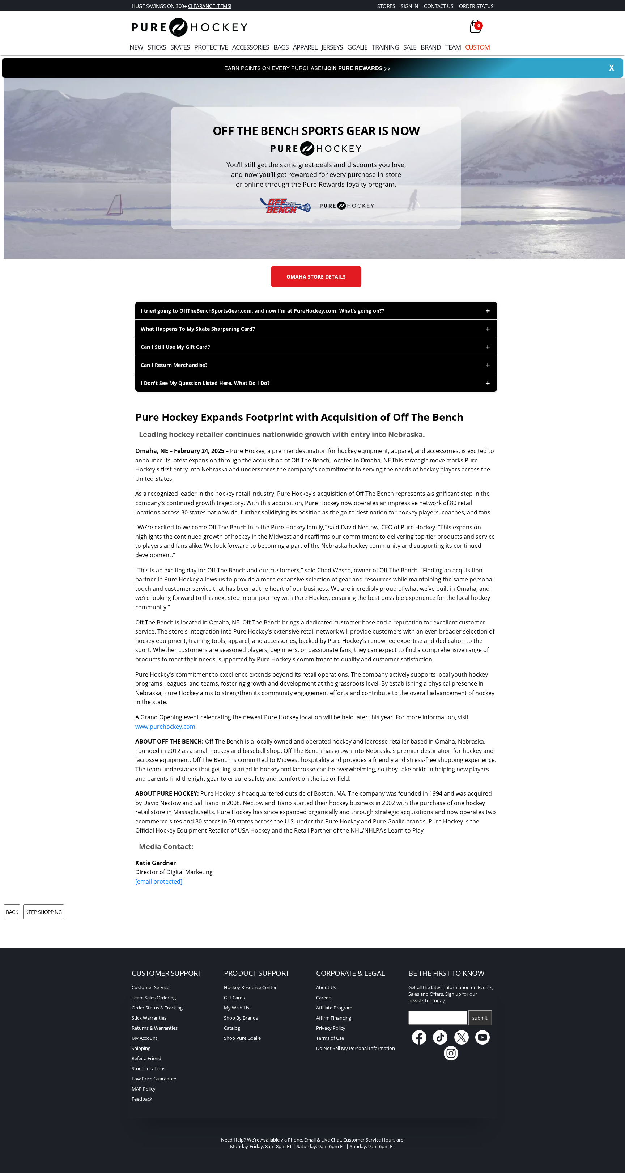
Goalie (357, 47)
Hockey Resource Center (250, 987)
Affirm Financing (333, 1018)
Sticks (157, 47)
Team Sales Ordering (154, 997)
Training (385, 47)
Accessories (250, 47)
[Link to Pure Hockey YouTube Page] (483, 1042)
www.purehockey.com (165, 727)
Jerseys (332, 47)
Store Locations (148, 1068)
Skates (180, 47)
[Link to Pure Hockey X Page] (462, 1042)
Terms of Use (330, 1038)
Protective (211, 47)
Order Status (476, 6)
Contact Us (438, 6)
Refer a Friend (146, 1058)
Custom (477, 47)
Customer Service (150, 987)
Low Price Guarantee (154, 1078)
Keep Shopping (43, 912)
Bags (281, 47)
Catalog (232, 1028)
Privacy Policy (330, 1028)
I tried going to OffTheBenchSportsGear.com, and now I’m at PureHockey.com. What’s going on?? (262, 310)
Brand (431, 47)
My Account (144, 1038)
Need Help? (233, 1139)
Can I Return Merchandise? (174, 364)
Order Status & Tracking (157, 1007)
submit (480, 1018)
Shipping (141, 1048)
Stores (386, 6)
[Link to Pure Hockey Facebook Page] (419, 1042)
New (136, 47)
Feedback (142, 1099)
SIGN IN (409, 6)
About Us (326, 987)
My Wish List (237, 1007)
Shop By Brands (241, 1018)
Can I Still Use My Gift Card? (175, 346)
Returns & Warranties (155, 1028)
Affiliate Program (334, 1007)
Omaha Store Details (316, 276)
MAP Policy (144, 1088)
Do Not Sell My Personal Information (355, 1048)
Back (12, 912)
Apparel (305, 47)
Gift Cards (234, 997)
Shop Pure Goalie (242, 1038)
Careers (324, 997)
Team (453, 47)
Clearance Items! (209, 6)
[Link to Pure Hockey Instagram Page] (451, 1058)
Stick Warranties (149, 1018)
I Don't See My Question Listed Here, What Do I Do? (205, 383)
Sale (409, 47)
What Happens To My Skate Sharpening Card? (198, 328)
